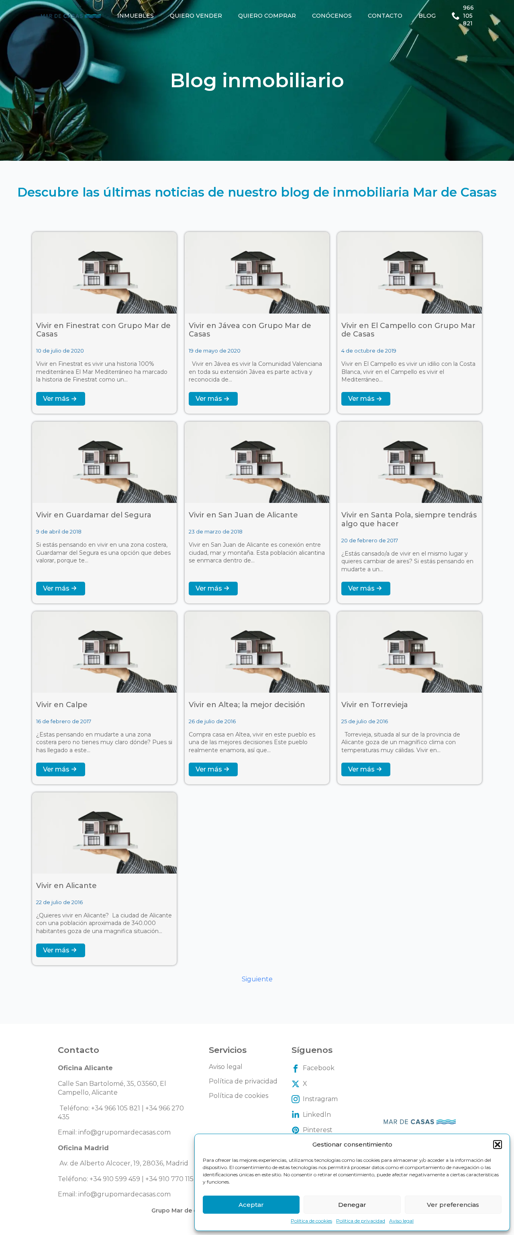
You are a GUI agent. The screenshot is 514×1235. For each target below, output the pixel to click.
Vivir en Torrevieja (374, 705)
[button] (498, 1145)
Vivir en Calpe (62, 705)
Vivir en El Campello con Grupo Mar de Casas (408, 330)
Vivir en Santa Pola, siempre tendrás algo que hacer (409, 519)
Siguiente (257, 979)
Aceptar (251, 1204)
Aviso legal (401, 1221)
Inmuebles (135, 15)
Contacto (385, 15)
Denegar (352, 1204)
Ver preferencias (453, 1204)
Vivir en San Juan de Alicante (243, 515)
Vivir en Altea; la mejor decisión (247, 705)
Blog (427, 15)
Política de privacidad (360, 1221)
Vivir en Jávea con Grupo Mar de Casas (250, 330)
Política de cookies (311, 1221)
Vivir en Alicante (66, 886)
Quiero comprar (267, 15)
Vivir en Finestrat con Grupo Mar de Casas (103, 330)
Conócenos (332, 15)
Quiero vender (196, 15)
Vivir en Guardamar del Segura (93, 515)
